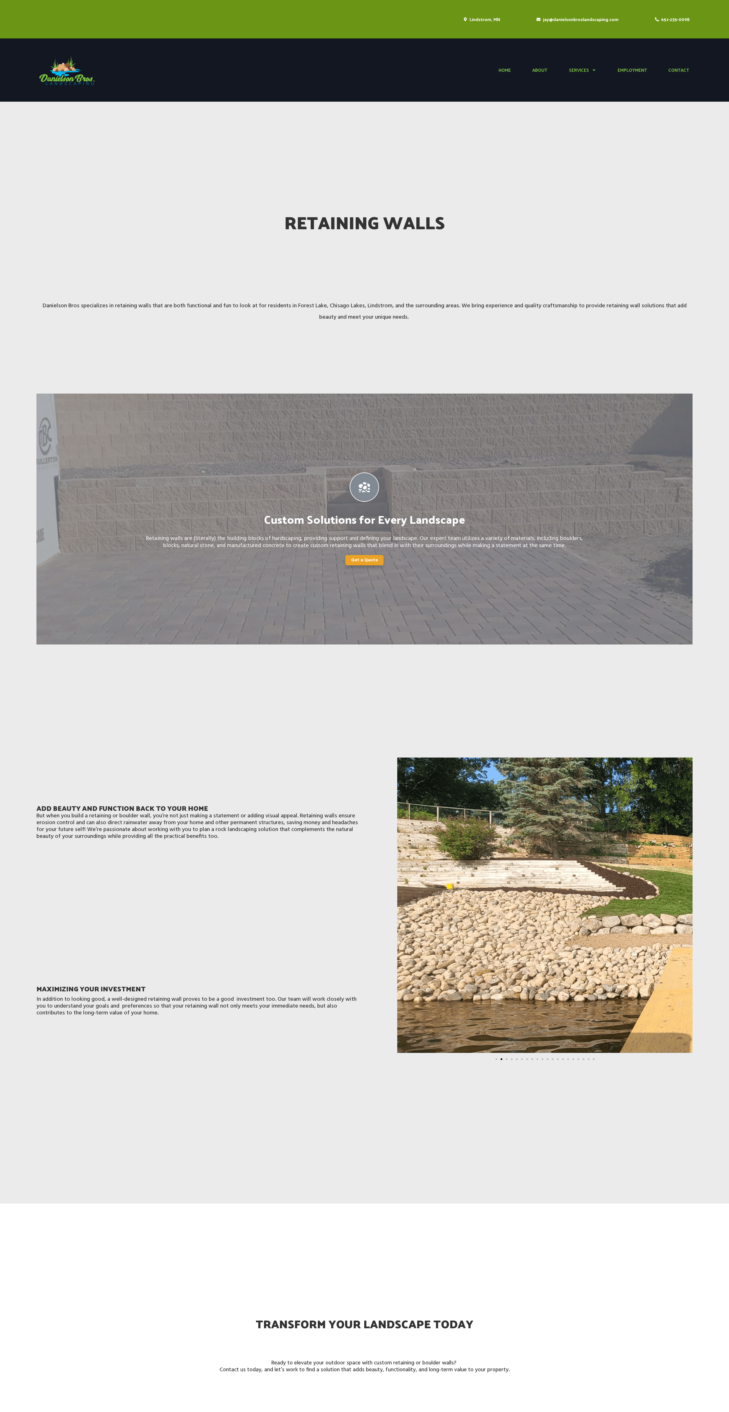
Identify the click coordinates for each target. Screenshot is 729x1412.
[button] (496, 1059)
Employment (632, 70)
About (539, 70)
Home (505, 70)
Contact (678, 70)
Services (579, 70)
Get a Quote (364, 560)
